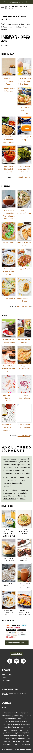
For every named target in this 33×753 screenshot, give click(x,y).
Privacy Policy (7, 675)
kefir (5, 499)
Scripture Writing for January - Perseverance (8, 427)
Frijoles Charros (9, 242)
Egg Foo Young (24, 269)
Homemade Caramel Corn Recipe (8, 81)
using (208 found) (23, 306)
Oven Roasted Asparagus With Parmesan (24, 169)
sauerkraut (11, 499)
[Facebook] (9, 661)
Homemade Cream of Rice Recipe (8, 272)
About (4, 707)
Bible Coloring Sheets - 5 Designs (8, 398)
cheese (22, 499)
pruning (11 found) (23, 177)
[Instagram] (23, 661)
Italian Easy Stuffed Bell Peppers (8, 169)
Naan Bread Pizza (8, 298)
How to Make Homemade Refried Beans (8, 140)
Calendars (5, 677)
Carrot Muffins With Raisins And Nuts (8, 369)
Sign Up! (5, 694)
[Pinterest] (16, 661)
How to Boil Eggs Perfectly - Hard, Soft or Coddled (24, 81)
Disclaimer (6, 680)
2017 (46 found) (24, 436)
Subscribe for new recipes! (16, 643)
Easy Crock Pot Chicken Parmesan (24, 110)
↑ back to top (16, 654)
